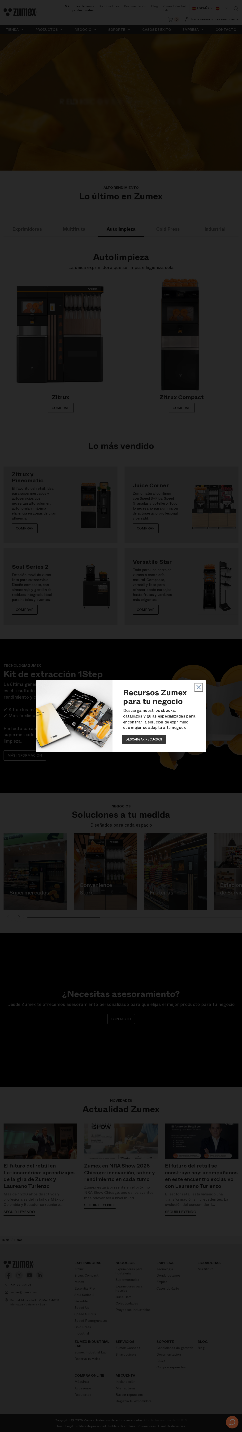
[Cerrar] (198, 687)
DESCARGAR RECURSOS (144, 739)
